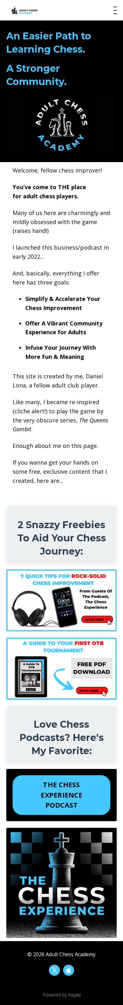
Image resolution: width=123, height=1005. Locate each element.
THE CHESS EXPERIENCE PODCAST (61, 795)
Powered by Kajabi (62, 995)
